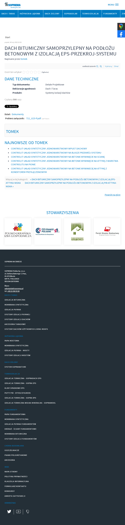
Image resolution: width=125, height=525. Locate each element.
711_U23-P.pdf (33, 118)
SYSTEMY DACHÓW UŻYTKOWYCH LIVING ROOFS (26, 329)
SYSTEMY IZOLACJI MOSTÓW (17, 355)
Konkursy (10, 491)
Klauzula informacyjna (17, 481)
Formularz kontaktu (15, 486)
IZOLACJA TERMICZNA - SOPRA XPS (20, 398)
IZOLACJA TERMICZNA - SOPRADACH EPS (23, 378)
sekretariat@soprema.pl (14, 288)
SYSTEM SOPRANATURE (15, 367)
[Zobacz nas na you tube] (18, 511)
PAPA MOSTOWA (12, 340)
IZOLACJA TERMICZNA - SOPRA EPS (20, 383)
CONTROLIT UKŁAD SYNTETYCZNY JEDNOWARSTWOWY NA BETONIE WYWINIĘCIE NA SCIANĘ (58, 156)
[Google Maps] (27, 511)
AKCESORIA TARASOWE (15, 324)
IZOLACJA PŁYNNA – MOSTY (17, 350)
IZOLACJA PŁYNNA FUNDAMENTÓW (20, 424)
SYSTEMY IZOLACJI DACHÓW (17, 319)
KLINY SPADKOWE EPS (15, 388)
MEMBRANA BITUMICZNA (16, 434)
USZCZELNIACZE (12, 450)
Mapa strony (11, 471)
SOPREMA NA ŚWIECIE (13, 261)
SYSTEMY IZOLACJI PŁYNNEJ (17, 314)
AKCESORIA (10, 460)
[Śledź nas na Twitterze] (9, 511)
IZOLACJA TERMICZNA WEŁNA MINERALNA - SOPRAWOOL (30, 403)
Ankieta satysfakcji (15, 496)
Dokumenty (18, 114)
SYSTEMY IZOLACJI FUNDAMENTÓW (21, 439)
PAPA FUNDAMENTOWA (15, 414)
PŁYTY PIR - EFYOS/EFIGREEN (18, 393)
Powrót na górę (112, 194)
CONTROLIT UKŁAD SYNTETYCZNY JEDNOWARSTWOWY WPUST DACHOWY (49, 148)
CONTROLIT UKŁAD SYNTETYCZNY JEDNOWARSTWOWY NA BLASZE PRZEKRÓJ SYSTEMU (56, 152)
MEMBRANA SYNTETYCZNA (17, 305)
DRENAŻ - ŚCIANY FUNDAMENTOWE (20, 429)
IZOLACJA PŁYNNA (13, 309)
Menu (111, 4)
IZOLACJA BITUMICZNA (15, 300)
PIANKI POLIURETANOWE (16, 455)
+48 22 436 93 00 (13, 291)
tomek (24, 58)
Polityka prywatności (16, 476)
